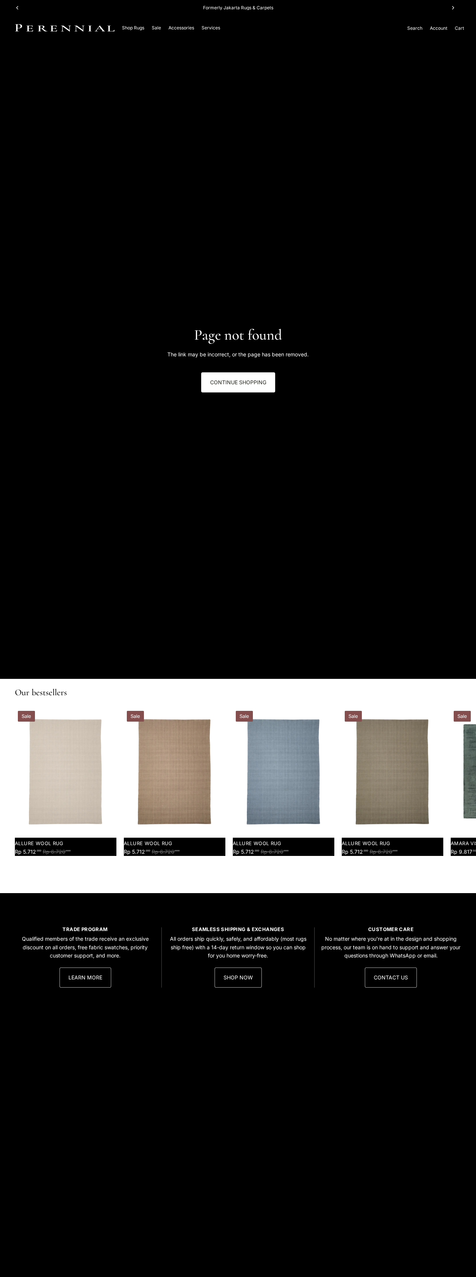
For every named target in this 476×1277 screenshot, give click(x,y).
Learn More (85, 977)
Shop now (238, 977)
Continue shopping (238, 382)
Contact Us (391, 977)
